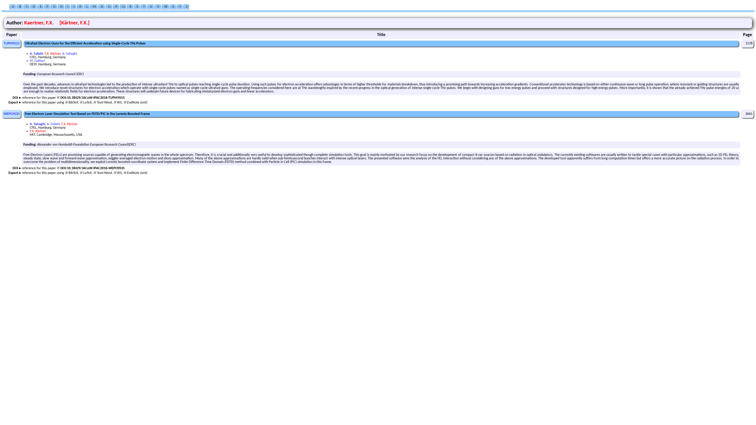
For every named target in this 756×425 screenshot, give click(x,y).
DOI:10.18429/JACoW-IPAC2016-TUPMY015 (92, 98)
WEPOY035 (12, 114)
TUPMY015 (11, 43)
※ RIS (117, 102)
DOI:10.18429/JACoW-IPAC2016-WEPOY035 (92, 168)
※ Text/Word (102, 102)
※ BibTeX (71, 102)
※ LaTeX (86, 102)
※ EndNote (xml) (135, 102)
